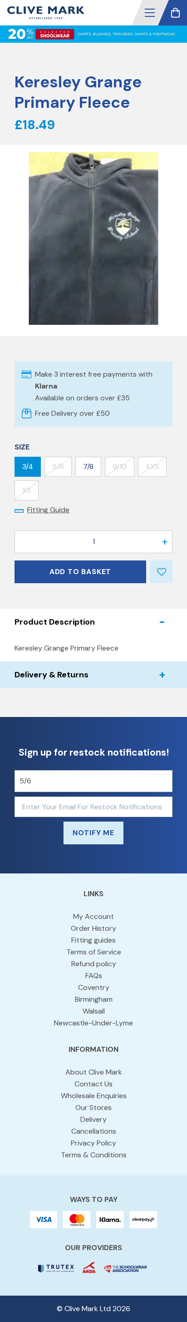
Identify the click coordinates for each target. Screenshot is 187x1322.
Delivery (93, 1119)
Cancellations (93, 1131)
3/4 (27, 466)
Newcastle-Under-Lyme (93, 1023)
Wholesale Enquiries (94, 1095)
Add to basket (80, 571)
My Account (93, 916)
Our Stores (93, 1107)
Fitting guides (93, 940)
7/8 (88, 466)
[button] (150, 13)
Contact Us (93, 1084)
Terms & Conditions (94, 1155)
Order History (93, 928)
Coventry (93, 987)
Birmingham (94, 999)
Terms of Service (93, 952)
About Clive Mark (93, 1072)
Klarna (46, 386)
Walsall (94, 1011)
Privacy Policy (93, 1143)
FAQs (93, 975)
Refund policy (93, 964)
